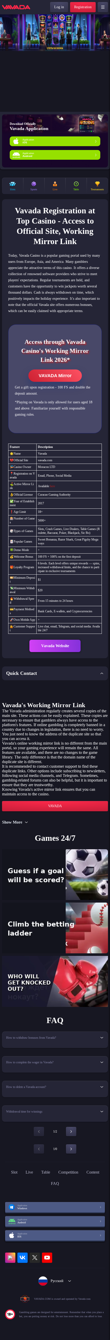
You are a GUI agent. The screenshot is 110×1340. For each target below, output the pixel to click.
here (52, 486)
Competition (68, 1172)
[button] (104, 63)
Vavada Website (55, 646)
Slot (14, 1172)
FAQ (55, 1183)
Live (29, 1172)
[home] (16, 7)
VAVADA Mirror (55, 375)
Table (45, 1172)
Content (92, 1172)
